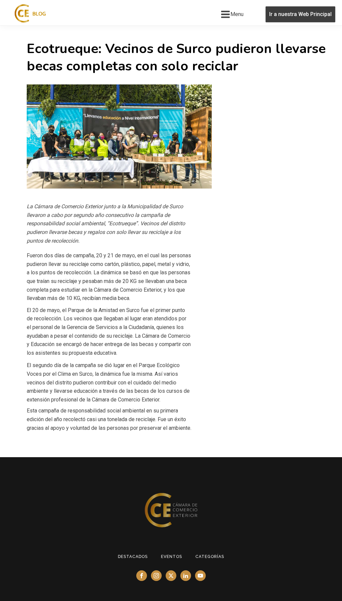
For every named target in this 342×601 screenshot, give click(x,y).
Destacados (133, 556)
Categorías (209, 556)
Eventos (171, 556)
